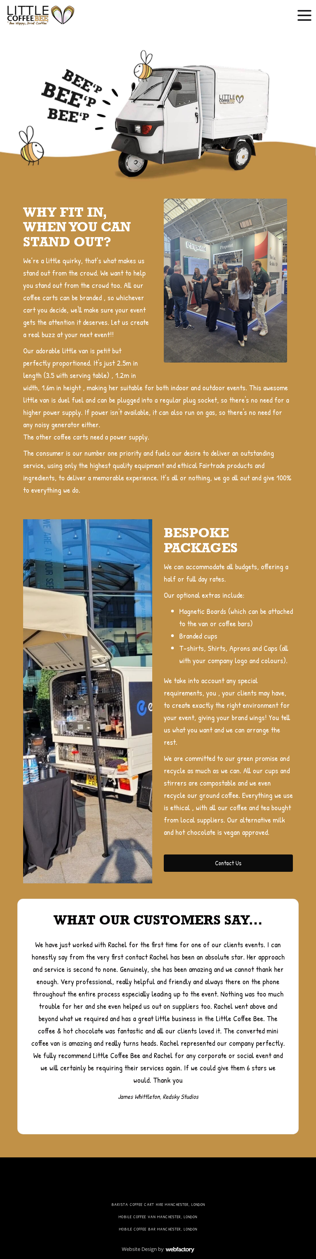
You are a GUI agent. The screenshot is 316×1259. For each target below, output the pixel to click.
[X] (139, 1181)
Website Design (139, 1249)
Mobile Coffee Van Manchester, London (158, 1216)
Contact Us (228, 863)
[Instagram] (177, 1181)
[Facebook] (119, 1181)
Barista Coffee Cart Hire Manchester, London (158, 1204)
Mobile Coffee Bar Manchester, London (158, 1229)
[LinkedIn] (158, 1181)
